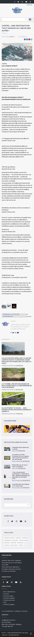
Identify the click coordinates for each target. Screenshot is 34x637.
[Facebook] (15, 2)
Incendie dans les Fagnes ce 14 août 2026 (20, 485)
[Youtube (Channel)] (26, 2)
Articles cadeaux (24, 540)
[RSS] (30, 2)
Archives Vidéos (9, 596)
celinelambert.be (13, 635)
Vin (25, 545)
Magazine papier (17, 429)
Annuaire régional (9, 598)
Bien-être (13, 542)
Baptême (7, 542)
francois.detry (8, 365)
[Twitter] (18, 2)
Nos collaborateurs (9, 592)
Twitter (31, 39)
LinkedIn (27, 39)
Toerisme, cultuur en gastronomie (11, 315)
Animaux (18, 538)
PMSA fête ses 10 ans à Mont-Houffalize (19, 465)
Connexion (29, 4)
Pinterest (29, 39)
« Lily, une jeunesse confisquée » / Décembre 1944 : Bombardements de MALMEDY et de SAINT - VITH (21, 475)
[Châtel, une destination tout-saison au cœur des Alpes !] (4, 306)
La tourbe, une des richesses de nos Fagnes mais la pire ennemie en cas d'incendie (17, 385)
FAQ (5, 602)
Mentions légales (9, 604)
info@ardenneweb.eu (8, 620)
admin (11, 37)
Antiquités (25, 538)
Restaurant (14, 545)
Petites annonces (9, 600)
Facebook (25, 39)
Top (30, 634)
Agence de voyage (10, 538)
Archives (6, 594)
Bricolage (20, 542)
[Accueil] (17, 13)
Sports (21, 545)
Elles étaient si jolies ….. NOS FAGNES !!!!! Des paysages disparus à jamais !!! (16, 409)
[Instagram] (22, 2)
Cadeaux (7, 545)
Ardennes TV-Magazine (11, 540)
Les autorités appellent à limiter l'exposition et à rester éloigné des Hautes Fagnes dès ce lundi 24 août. (16, 360)
